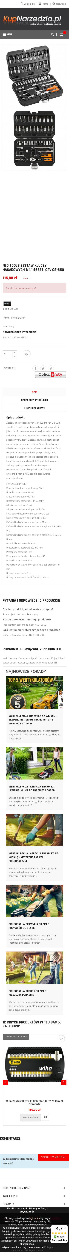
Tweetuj (43, 368)
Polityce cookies (35, 1250)
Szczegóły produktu (34, 400)
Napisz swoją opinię (53, 1157)
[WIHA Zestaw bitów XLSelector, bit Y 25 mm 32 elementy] (45, 1117)
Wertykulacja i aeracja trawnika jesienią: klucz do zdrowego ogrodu (32, 788)
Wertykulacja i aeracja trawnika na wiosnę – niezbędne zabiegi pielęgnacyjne (33, 857)
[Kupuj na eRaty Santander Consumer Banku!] (50, 374)
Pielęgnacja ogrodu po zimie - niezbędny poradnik (28, 993)
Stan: (5, 326)
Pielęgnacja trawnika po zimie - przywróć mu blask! (30, 926)
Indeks (6, 309)
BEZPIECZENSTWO (34, 408)
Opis (34, 392)
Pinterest (51, 368)
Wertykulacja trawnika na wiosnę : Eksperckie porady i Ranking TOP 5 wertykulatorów (32, 719)
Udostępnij (35, 368)
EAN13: (7, 318)
